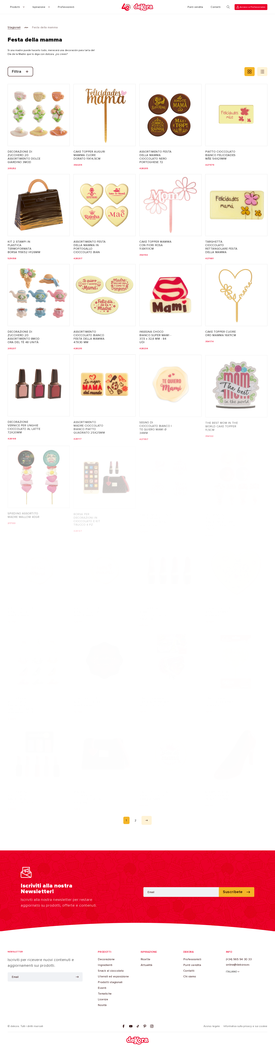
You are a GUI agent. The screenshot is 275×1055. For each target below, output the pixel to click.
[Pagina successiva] (146, 820)
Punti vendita (192, 965)
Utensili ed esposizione (113, 976)
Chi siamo (189, 976)
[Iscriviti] (77, 976)
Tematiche (105, 993)
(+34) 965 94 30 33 (239, 959)
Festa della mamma (45, 27)
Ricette (145, 959)
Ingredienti (105, 965)
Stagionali (14, 27)
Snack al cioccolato (111, 970)
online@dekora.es (238, 964)
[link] (126, 820)
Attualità (146, 965)
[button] (228, 6)
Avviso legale (212, 1026)
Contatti (188, 970)
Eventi (102, 988)
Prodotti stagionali (110, 982)
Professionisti (192, 959)
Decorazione (106, 959)
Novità (102, 1005)
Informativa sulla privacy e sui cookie (245, 1026)
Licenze (103, 999)
